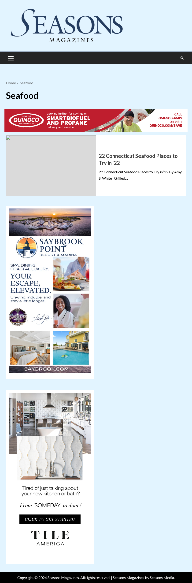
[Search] (182, 58)
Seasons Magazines (128, 577)
